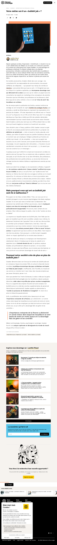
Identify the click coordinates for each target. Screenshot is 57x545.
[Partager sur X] (13, 18)
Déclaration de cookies (21, 522)
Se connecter (47, 2)
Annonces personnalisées (9, 528)
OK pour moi (27, 537)
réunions (9, 88)
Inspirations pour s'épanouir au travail (25, 8)
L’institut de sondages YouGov (38, 107)
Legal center (20, 540)
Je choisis (17, 537)
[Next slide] (55, 492)
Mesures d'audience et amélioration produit (13, 531)
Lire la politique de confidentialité (9, 522)
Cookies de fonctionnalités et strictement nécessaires (15, 527)
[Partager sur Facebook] (10, 18)
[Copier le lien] (7, 18)
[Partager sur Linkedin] (16, 18)
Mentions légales (6, 540)
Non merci (6, 537)
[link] (14, 58)
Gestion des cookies (30, 540)
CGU (14, 540)
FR (51, 533)
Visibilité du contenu (8, 530)
